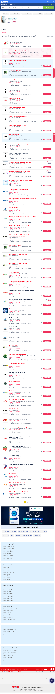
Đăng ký (47, 4)
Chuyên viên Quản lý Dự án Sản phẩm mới (18, 189)
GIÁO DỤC (45, 675)
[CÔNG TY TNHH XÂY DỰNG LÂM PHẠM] (5, 457)
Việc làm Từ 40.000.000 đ (8, 600)
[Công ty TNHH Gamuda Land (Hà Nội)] (5, 292)
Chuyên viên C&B (13, 326)
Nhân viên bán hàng (27, 535)
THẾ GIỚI (2, 679)
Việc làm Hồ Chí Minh (7, 569)
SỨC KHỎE (35, 679)
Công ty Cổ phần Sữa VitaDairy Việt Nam (17, 191)
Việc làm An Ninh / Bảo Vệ (8, 546)
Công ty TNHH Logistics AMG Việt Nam (17, 475)
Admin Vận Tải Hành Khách (16, 336)
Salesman (44, 531)
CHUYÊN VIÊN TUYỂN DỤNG (15, 80)
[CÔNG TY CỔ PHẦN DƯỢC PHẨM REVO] (5, 310)
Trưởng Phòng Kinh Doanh (15, 50)
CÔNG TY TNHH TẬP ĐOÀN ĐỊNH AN (16, 99)
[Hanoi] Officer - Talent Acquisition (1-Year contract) (21, 290)
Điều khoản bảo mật (24, 690)
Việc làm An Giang (6, 570)
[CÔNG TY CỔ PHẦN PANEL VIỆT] (5, 43)
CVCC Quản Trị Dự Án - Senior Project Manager (20, 171)
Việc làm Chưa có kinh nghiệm (9, 652)
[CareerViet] (48, 669)
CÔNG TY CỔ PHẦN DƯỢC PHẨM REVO (16, 310)
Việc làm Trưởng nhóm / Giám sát (10, 614)
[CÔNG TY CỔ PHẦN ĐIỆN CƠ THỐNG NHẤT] (5, 365)
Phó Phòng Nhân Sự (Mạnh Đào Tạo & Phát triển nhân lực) (22, 225)
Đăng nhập (51, 4)
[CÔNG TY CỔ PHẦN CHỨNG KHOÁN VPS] (5, 164)
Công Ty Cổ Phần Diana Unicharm (16, 181)
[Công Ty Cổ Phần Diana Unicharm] (5, 182)
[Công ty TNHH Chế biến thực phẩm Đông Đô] (5, 420)
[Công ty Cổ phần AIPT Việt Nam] (5, 82)
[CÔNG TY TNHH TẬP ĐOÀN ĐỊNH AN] (5, 100)
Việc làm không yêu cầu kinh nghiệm (10, 650)
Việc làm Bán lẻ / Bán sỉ (8, 551)
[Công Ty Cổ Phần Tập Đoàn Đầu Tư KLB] (5, 484)
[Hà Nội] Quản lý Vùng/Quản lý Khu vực (18, 60)
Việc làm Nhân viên (7, 612)
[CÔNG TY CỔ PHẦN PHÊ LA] (5, 62)
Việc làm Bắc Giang (7, 577)
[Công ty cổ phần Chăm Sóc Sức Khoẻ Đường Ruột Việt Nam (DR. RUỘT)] (5, 356)
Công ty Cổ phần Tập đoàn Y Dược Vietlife (17, 218)
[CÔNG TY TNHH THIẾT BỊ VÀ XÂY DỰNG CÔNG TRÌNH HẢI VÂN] (5, 401)
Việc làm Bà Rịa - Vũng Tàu (8, 572)
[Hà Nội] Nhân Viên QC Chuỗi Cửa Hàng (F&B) (19, 144)
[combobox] (11, 7)
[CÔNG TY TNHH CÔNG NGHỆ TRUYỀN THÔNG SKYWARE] (5, 72)
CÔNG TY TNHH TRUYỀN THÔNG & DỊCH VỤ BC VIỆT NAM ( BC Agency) (23, 52)
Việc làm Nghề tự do (7, 633)
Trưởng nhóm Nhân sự (14, 272)
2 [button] (27, 502)
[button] (50, 1)
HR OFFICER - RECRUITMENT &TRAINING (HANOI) (20, 180)
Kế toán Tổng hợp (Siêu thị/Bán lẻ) (17, 482)
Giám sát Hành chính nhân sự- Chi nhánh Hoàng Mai (21, 299)
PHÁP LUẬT (3, 681)
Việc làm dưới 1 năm (7, 653)
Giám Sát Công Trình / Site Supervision (18, 254)
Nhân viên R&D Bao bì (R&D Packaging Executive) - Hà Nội (22, 198)
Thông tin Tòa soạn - (24, 689)
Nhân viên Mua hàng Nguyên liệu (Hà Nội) (18, 491)
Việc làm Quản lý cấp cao (8, 617)
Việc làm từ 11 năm (6, 660)
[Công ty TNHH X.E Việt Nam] (5, 209)
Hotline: (38, 690)
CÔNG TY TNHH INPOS (13, 237)
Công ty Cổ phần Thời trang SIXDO (16, 135)
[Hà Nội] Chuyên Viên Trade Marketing (18, 89)
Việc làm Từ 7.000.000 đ (8, 591)
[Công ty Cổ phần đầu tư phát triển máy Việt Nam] (5, 301)
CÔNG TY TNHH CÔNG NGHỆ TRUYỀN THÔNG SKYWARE (20, 71)
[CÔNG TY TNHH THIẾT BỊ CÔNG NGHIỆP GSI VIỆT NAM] (5, 448)
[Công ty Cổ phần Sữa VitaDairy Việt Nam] (5, 191)
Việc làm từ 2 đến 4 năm (8, 655)
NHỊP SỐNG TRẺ (25, 675)
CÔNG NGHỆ (14, 677)
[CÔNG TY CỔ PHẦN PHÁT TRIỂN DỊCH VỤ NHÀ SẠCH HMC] (5, 392)
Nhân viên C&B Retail (14, 134)
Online (12, 535)
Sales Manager (12, 473)
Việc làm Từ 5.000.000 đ (8, 589)
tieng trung (6, 535)
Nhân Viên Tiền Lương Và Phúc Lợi (17, 372)
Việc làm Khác (6, 634)
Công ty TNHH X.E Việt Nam (14, 209)
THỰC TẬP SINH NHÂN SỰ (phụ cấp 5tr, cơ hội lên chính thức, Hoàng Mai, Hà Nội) (23, 436)
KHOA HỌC (35, 677)
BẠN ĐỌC (45, 677)
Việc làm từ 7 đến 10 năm (8, 659)
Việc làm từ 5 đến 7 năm (8, 657)
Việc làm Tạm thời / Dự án (8, 631)
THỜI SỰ (2, 677)
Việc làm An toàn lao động (8, 548)
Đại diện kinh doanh (23, 531)
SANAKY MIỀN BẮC (13, 466)
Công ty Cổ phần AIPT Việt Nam (15, 81)
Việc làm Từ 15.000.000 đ (8, 595)
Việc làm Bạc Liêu (6, 574)
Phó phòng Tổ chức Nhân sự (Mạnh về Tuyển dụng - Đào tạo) (23, 216)
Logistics (18, 535)
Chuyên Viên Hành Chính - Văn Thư (17, 363)
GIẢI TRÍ (23, 679)
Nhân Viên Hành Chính (14, 408)
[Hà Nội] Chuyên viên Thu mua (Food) (17, 116)
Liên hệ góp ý (31, 690)
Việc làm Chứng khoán (7, 558)
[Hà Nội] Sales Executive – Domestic (17, 125)
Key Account (12, 308)
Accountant (13, 531)
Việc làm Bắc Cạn (6, 576)
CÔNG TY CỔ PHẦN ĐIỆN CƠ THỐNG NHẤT (17, 364)
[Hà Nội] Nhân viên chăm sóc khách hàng (18, 153)
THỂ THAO (35, 675)
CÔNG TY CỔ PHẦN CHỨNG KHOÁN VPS (17, 163)
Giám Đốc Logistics (13, 207)
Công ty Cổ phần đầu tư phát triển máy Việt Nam (19, 301)
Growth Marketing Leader (15, 245)
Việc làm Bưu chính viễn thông (9, 557)
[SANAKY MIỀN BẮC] (5, 466)
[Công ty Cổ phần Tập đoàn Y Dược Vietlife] (5, 218)
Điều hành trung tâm (14, 317)
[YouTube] (53, 671)
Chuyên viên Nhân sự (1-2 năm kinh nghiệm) (19, 427)
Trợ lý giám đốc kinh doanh (15, 41)
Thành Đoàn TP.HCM (31, 689)
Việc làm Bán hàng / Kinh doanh (9, 550)
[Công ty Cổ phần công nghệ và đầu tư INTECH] (5, 274)
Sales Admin (6, 531)
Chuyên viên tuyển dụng (14, 98)
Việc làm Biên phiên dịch (8, 555)
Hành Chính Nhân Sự (14, 345)
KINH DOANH (14, 675)
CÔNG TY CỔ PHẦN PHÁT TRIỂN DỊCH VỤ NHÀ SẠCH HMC (20, 392)
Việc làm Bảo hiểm (7, 553)
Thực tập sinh (37, 535)
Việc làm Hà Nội (6, 567)
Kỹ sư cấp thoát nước (35, 531)
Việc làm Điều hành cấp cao (9, 619)
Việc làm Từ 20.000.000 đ (8, 596)
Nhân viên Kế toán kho (14, 418)
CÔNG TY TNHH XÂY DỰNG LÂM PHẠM (16, 457)
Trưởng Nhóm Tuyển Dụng (15, 70)
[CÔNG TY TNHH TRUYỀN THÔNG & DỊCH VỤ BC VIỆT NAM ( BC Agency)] (5, 52)
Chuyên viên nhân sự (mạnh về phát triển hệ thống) (21, 281)
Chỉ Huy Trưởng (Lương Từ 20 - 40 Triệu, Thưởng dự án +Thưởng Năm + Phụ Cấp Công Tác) (21, 235)
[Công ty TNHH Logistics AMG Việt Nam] (5, 475)
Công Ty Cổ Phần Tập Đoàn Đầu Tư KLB (17, 484)
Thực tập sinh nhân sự (14, 455)
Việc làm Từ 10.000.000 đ (8, 593)
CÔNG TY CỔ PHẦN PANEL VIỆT (15, 42)
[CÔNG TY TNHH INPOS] (5, 236)
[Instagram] (50, 671)
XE (12, 679)
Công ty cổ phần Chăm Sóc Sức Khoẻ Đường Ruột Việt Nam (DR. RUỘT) (22, 356)
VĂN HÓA (24, 677)
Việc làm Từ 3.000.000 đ (8, 588)
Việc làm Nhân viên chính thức (9, 629)
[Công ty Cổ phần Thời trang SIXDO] (5, 136)
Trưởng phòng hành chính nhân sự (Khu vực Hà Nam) (21, 464)
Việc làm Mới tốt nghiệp (8, 610)
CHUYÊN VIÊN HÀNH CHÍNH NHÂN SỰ (17, 354)
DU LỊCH (13, 681)
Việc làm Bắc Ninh (6, 579)
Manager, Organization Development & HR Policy (20, 162)
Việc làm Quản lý (6, 615)
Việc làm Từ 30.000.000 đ (8, 598)
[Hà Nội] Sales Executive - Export (17, 107)
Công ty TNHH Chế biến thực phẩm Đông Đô (18, 419)
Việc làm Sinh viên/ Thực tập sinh (10, 608)
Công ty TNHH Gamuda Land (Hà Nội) (16, 292)
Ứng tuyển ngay (47, 46)
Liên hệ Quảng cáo (16, 690)
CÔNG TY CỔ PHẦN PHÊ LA (14, 62)
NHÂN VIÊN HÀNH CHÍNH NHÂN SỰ (17, 399)
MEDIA (2, 675)
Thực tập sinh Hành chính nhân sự (17, 446)
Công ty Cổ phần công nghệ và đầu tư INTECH (18, 273)
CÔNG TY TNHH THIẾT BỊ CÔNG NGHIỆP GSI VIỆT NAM (20, 447)
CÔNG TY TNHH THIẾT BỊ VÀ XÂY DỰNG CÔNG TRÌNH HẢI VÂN (21, 401)
